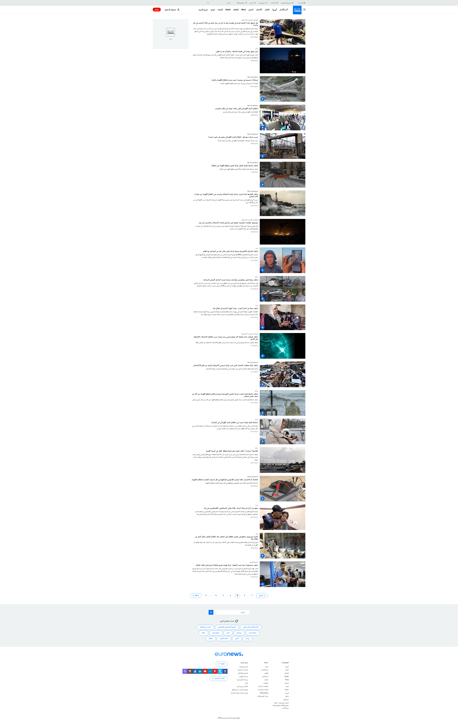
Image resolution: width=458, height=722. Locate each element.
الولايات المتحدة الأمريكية (249, 20)
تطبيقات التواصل (263, 686)
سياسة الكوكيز (243, 676)
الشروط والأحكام (243, 673)
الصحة (220, 9)
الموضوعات (285, 663)
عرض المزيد (244, 663)
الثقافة (236, 9)
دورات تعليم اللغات (262, 696)
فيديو (213, 9)
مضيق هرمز (216, 632)
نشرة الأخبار (264, 670)
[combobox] (220, 3)
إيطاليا (211, 638)
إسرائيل (239, 632)
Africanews (264, 693)
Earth (228, 9)
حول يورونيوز (243, 666)
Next (243, 9)
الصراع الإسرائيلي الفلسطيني (227, 627)
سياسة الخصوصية (242, 679)
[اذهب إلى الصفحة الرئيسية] (297, 10)
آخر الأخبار (284, 9)
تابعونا (266, 679)
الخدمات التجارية (243, 670)
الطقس (266, 673)
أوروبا (274, 9)
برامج (287, 696)
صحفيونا (286, 699)
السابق (261, 595)
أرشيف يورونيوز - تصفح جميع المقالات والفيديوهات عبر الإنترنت (280, 705)
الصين (237, 638)
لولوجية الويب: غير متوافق (240, 689)
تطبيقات (265, 683)
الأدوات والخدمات (263, 689)
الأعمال (259, 9)
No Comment (252, 77)
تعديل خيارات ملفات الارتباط (239, 693)
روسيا (247, 638)
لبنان (256, 49)
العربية (301, 3)
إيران (228, 632)
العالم (267, 9)
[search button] (208, 3)
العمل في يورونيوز (242, 686)
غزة (256, 248)
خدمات (266, 663)
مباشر (157, 9)
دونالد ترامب (252, 632)
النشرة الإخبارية (220, 678)
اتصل (246, 683)
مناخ (256, 277)
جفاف (203, 632)
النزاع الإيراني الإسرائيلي (250, 627)
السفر (250, 9)
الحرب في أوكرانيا (205, 627)
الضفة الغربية (254, 562)
